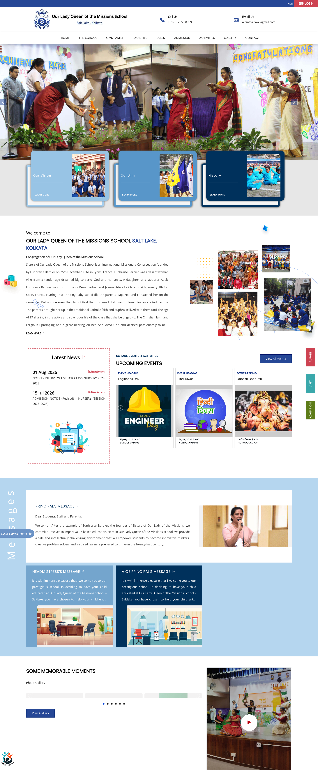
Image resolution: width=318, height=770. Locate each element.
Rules (160, 38)
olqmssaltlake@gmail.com (258, 22)
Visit (310, 383)
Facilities (140, 38)
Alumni (310, 357)
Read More (34, 333)
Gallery (230, 38)
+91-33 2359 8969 (180, 22)
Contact (252, 38)
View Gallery (40, 713)
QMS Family (114, 38)
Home (65, 38)
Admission (182, 38)
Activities (207, 38)
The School (88, 38)
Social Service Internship (16, 533)
